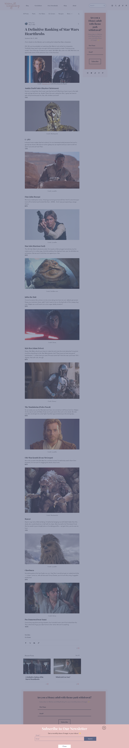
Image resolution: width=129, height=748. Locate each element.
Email (37, 733)
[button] (104, 725)
